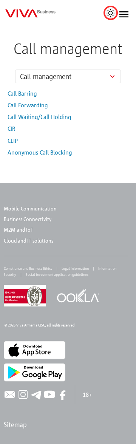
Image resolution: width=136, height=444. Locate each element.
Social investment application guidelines (57, 274)
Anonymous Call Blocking (40, 152)
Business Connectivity (27, 219)
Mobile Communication (30, 208)
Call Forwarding (28, 105)
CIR (11, 128)
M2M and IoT (18, 229)
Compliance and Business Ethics (28, 268)
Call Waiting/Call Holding (39, 117)
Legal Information (75, 268)
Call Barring (22, 93)
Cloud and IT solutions (28, 240)
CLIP (13, 140)
